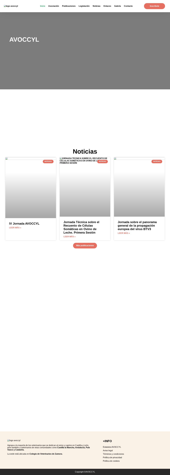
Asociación (53, 6)
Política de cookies (111, 461)
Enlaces (107, 6)
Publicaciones (69, 6)
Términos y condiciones (113, 454)
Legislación (84, 6)
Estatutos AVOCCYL (112, 447)
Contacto (128, 6)
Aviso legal (108, 450)
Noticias (96, 6)
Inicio (42, 6)
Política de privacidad (112, 457)
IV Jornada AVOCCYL (24, 223)
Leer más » (15, 228)
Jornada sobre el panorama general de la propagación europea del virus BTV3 (137, 225)
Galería (117, 6)
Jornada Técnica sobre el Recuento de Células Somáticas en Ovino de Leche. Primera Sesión (81, 227)
